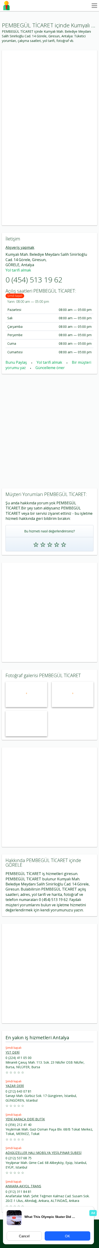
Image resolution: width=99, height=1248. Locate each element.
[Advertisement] (49, 94)
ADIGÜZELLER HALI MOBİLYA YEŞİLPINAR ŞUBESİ (44, 1152)
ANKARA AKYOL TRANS (23, 1186)
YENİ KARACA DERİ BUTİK (25, 1119)
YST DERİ (13, 1052)
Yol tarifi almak (18, 270)
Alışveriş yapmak (20, 247)
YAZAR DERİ (15, 1086)
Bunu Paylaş (17, 362)
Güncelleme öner (50, 367)
